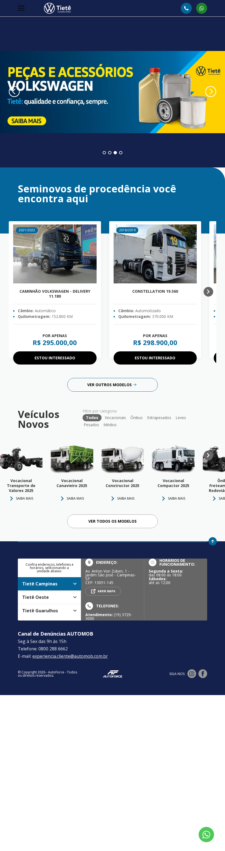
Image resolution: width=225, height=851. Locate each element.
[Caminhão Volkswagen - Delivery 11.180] (55, 253)
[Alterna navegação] (22, 8)
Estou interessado (55, 357)
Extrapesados (159, 417)
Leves (181, 417)
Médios (110, 424)
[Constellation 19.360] (155, 253)
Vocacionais (115, 417)
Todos (92, 417)
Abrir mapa (106, 591)
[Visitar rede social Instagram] (191, 674)
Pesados (91, 424)
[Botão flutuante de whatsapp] (206, 834)
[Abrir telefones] (186, 8)
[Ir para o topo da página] (213, 541)
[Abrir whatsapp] (201, 8)
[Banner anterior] (14, 92)
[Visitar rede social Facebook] (202, 674)
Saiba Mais (75, 498)
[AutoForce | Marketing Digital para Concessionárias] (112, 674)
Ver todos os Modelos (112, 521)
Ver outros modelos (109, 384)
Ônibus (136, 417)
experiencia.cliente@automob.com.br (70, 656)
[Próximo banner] (210, 92)
